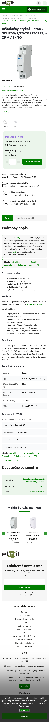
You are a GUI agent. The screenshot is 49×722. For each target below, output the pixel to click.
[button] (13, 542)
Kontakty (24, 612)
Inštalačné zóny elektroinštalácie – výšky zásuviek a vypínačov (24, 671)
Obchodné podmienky (24, 619)
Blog (24, 632)
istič (14, 252)
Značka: (12, 90)
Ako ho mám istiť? (12, 440)
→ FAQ (36, 265)
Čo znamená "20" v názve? (16, 432)
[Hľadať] (45, 3)
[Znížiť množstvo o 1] (7, 162)
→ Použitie (33, 262)
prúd (13, 384)
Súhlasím (24, 716)
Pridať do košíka (32, 162)
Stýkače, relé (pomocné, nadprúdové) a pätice (34, 480)
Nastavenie (24, 710)
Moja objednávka (24, 646)
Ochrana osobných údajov (24, 636)
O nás (24, 622)
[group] (13, 533)
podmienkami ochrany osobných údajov (25, 595)
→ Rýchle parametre (19, 262)
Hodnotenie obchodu (24, 643)
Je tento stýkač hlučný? (15, 425)
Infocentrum (24, 615)
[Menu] (3, 9)
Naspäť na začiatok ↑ (10, 460)
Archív (24, 686)
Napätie (10, 284)
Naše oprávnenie (24, 629)
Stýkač (20, 237)
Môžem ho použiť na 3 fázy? (16, 447)
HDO (9, 316)
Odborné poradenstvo (24, 639)
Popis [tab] (7, 217)
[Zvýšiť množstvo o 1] (18, 162)
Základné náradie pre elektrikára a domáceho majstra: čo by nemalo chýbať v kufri (24, 678)
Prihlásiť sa (24, 588)
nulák (22, 249)
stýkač (22, 95)
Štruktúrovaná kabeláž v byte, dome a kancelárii (24, 666)
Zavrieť (38, 131)
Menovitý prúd (13, 278)
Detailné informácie (10, 112)
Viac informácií (24, 706)
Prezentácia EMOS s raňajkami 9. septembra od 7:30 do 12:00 (24, 659)
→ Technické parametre (22, 265)
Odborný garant (24, 626)
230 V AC (35, 97)
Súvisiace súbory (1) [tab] (25, 217)
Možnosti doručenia (17, 145)
